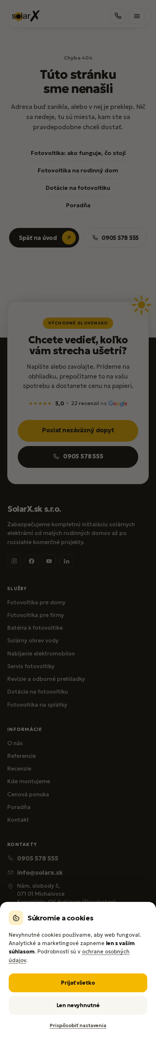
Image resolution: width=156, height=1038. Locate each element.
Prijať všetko (78, 982)
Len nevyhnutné (78, 1005)
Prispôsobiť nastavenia (78, 1025)
